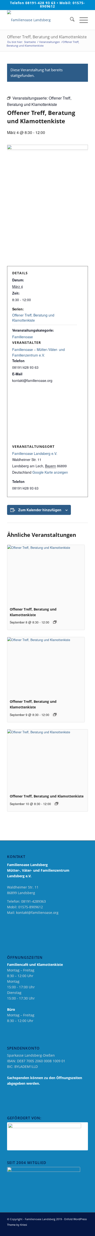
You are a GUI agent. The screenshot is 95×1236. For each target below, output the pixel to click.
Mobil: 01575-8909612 (62, 4)
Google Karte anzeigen (50, 472)
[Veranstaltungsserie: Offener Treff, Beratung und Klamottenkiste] (55, 622)
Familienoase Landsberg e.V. (34, 453)
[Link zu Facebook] (69, 1230)
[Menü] (81, 20)
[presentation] (45, 574)
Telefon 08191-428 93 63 (33, 2)
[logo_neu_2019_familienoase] (39, 20)
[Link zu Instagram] (77, 1230)
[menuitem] (70, 20)
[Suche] (70, 20)
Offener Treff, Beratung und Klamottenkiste (33, 318)
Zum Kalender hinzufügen (39, 509)
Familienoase (22, 336)
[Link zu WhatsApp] (84, 1230)
